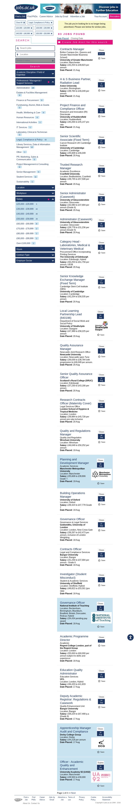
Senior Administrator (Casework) (73, 195)
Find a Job (20, 16)
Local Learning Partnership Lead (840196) (71, 314)
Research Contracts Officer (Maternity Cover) (75, 401)
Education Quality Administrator (71, 671)
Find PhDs (32, 16)
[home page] (26, 9)
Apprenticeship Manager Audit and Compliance (75, 729)
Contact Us (35, 803)
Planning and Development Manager (74, 461)
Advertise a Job (77, 16)
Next (73, 793)
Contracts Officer (70, 549)
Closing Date (77, 38)
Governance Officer (72, 519)
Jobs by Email (61, 16)
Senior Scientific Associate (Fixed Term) (74, 138)
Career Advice (46, 16)
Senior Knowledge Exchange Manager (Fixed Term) (72, 280)
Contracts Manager (72, 49)
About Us (26, 803)
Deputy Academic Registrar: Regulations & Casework (75, 699)
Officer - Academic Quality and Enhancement (71, 765)
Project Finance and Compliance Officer (72, 106)
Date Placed (63, 38)
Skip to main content (10, 2)
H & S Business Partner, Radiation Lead (75, 80)
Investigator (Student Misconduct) (73, 575)
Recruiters (115, 16)
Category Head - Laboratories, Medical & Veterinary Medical (75, 245)
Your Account (100, 16)
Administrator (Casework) (76, 219)
